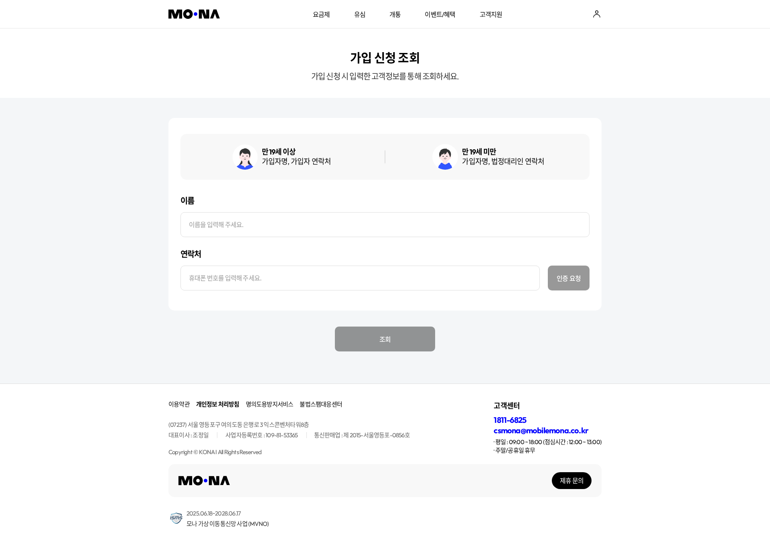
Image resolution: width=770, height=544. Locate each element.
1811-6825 (510, 420)
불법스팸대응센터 (321, 404)
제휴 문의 (572, 481)
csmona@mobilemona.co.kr (541, 430)
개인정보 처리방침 (217, 404)
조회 (385, 339)
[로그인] (597, 14)
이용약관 (179, 404)
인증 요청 (569, 278)
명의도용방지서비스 (270, 404)
